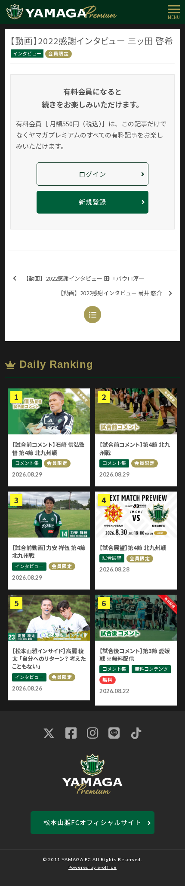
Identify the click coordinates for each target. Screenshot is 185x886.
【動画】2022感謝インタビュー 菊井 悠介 (110, 293)
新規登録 (92, 201)
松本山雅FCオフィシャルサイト (92, 822)
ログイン (92, 173)
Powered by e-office (92, 867)
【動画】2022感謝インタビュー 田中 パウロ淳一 (83, 278)
